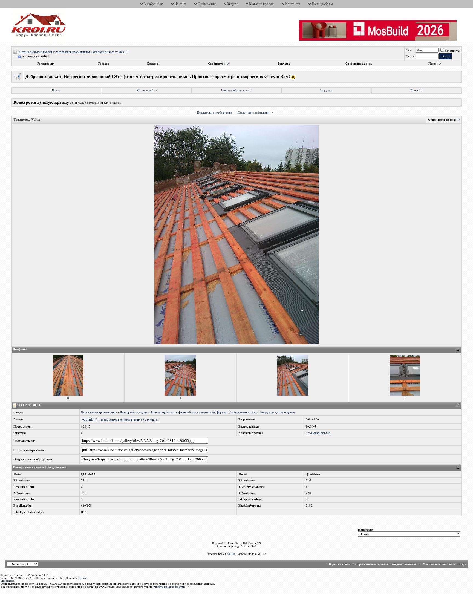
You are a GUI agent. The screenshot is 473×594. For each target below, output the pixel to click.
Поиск (432, 63)
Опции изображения (442, 119)
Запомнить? (452, 50)
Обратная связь (339, 564)
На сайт (180, 4)
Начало (57, 90)
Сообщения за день (358, 63)
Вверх (462, 564)
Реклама (284, 63)
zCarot (83, 577)
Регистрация (45, 63)
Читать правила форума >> (171, 586)
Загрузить (326, 90)
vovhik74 (89, 419)
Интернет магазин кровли (35, 51)
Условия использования (439, 564)
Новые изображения (234, 90)
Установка (312, 432)
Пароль (410, 56)
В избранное (153, 4)
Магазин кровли (261, 4)
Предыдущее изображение (214, 112)
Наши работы (322, 4)
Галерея (103, 63)
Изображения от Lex (243, 412)
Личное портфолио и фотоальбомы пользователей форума (188, 412)
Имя (408, 49)
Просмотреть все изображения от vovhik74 (128, 419)
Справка (153, 63)
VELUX (325, 432)
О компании (207, 4)
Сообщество (216, 63)
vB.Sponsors (7, 580)
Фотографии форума (133, 412)
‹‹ (68, 398)
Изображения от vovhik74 (110, 51)
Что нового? (145, 90)
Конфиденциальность (405, 564)
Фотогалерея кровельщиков (72, 51)
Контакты (292, 4)
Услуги (232, 4)
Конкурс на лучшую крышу (277, 412)
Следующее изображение (254, 112)
